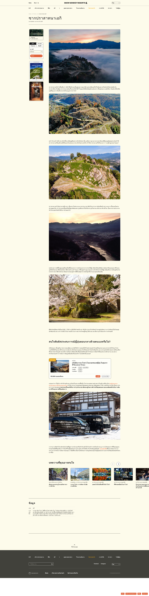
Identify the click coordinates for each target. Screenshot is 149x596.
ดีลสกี (39, 46)
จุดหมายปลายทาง (68, 8)
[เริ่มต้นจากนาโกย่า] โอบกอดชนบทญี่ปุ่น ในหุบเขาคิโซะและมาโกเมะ (89, 364)
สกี (54, 8)
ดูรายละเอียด (105, 376)
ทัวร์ (30, 8)
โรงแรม (33, 46)
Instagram (103, 563)
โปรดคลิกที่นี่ (103, 448)
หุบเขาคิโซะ (85, 367)
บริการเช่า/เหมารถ (39, 8)
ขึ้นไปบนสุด (74, 547)
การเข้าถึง (101, 8)
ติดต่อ (30, 3)
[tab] (32, 44)
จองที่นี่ (98, 376)
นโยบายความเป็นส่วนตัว (58, 573)
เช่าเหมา (40, 43)
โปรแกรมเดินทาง (80, 8)
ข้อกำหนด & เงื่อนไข (73, 573)
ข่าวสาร (110, 8)
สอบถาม (145, 593)
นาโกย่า (80, 367)
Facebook (96, 563)
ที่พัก (49, 8)
